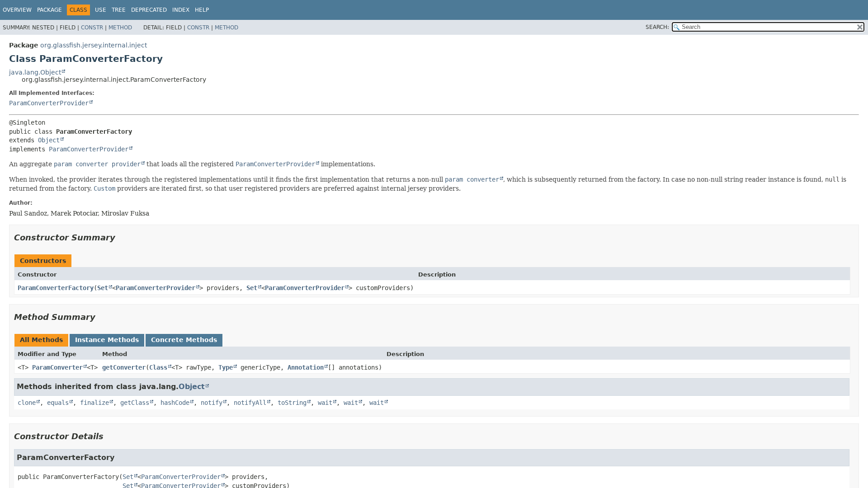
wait (325, 402)
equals (58, 402)
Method (120, 27)
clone (27, 402)
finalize (94, 402)
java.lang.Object (35, 72)
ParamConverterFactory (56, 287)
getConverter (124, 367)
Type (225, 367)
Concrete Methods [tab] (184, 339)
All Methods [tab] (41, 339)
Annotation (306, 367)
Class (158, 367)
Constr (92, 27)
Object (49, 140)
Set (102, 287)
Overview (17, 10)
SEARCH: (657, 27)
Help (202, 10)
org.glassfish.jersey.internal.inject (93, 45)
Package (49, 10)
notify (211, 402)
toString (292, 402)
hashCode (174, 402)
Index (180, 10)
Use (100, 10)
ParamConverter (57, 367)
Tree (119, 10)
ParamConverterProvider (49, 103)
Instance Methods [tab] (107, 339)
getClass (134, 402)
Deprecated (149, 10)
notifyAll (250, 402)
